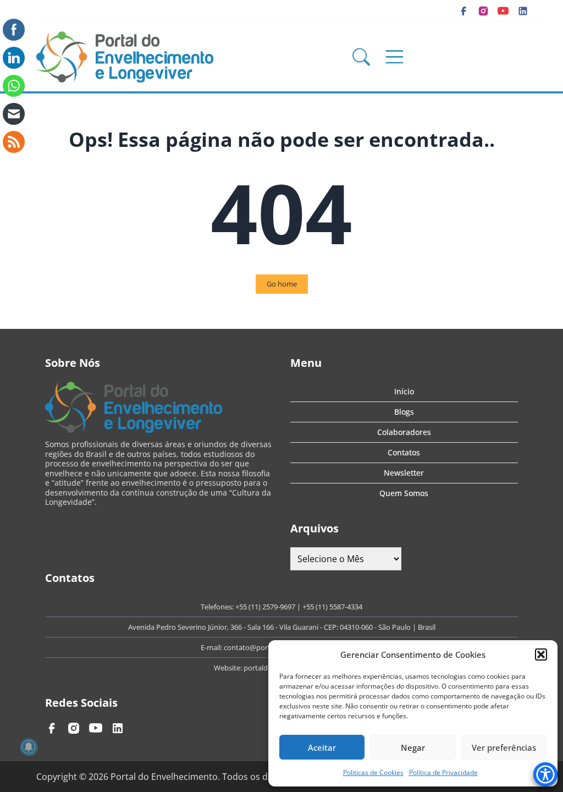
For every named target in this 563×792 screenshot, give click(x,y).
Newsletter (404, 473)
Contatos (404, 452)
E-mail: (212, 647)
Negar (413, 747)
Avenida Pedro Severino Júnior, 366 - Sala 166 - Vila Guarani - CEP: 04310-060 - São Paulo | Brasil (281, 627)
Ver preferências (504, 747)
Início (404, 391)
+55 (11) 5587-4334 (332, 607)
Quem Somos (403, 493)
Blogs (404, 411)
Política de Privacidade (443, 772)
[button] (541, 654)
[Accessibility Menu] (545, 774)
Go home (282, 284)
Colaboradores (404, 432)
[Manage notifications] (28, 747)
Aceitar (322, 747)
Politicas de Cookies (373, 772)
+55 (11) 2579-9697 (265, 607)
